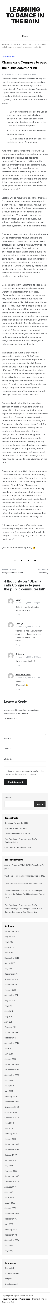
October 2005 (10, 1219)
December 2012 (11, 984)
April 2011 (8, 1022)
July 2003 (8, 1251)
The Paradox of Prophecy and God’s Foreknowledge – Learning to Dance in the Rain (23, 908)
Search (7, 797)
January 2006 (10, 1208)
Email (7, 748)
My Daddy (43, 572)
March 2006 (9, 1203)
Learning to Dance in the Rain (25, 15)
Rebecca (20, 654)
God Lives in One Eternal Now (17, 847)
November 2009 (11, 1069)
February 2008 (10, 1133)
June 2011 (8, 1011)
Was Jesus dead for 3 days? (17, 828)
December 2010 (11, 1032)
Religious (8, 1278)
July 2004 (8, 1245)
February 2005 (10, 1229)
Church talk (9, 1268)
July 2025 (8, 942)
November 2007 (11, 1149)
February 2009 (10, 1096)
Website (8, 759)
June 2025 (9, 947)
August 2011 (9, 1000)
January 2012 (10, 990)
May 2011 (8, 1016)
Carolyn (19, 623)
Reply (18, 614)
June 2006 (9, 1197)
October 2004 (10, 1235)
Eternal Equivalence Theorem (17, 833)
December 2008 (11, 1101)
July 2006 (8, 1192)
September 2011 (11, 995)
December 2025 (11, 931)
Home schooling (11, 1273)
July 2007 (8, 1165)
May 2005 (8, 1224)
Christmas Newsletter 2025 (16, 823)
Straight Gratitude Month (12, 572)
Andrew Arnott (23, 674)
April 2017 (8, 952)
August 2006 (10, 1187)
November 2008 (11, 1107)
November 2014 (11, 979)
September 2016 (11, 958)
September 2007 (11, 1160)
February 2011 (10, 1027)
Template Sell (8, 1302)
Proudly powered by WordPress (16, 1299)
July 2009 (8, 1080)
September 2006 (11, 1181)
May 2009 (8, 1091)
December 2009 (11, 1064)
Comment (9, 718)
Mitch (18, 600)
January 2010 (10, 1059)
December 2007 (11, 1144)
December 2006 (11, 1176)
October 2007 (10, 1155)
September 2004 (11, 1240)
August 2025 (10, 936)
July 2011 (8, 1006)
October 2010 (10, 1038)
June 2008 (9, 1123)
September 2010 (11, 1043)
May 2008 (8, 1128)
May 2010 (8, 1054)
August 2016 (9, 963)
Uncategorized (8, 56)
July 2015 (8, 968)
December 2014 (11, 974)
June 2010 (8, 1048)
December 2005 (11, 1213)
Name (7, 738)
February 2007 (10, 1171)
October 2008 (10, 1112)
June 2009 (9, 1086)
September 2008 (11, 1117)
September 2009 (11, 1075)
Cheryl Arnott (29, 74)
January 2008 (10, 1139)
